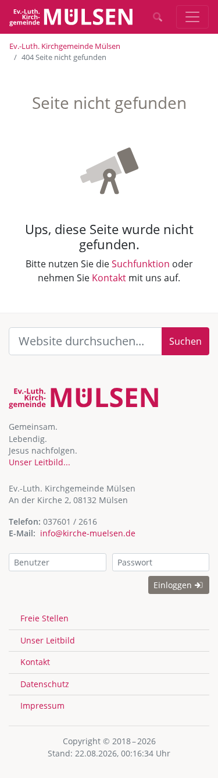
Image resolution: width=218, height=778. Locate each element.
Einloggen (173, 584)
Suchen (185, 341)
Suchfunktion (141, 263)
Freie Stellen (44, 618)
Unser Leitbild (47, 640)
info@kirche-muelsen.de (87, 533)
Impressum (42, 705)
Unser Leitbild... (39, 462)
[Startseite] (71, 17)
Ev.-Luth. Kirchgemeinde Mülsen (64, 46)
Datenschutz (44, 683)
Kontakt (109, 277)
